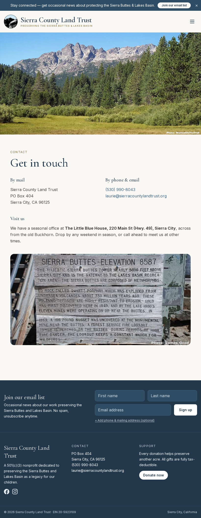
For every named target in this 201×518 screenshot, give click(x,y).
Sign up (185, 410)
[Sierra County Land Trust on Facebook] (6, 491)
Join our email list (174, 5)
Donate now (153, 475)
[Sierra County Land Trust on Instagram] (15, 491)
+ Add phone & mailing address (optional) (124, 420)
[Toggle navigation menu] (192, 21)
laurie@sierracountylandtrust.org (136, 195)
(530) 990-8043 (120, 189)
